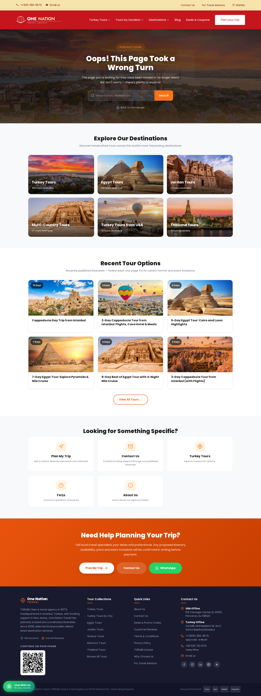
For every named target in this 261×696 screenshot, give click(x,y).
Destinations (157, 20)
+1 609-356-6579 (31, 5)
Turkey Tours (98, 20)
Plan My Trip (94, 568)
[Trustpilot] (217, 664)
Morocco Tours (96, 643)
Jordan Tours (95, 629)
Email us (55, 5)
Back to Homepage (133, 107)
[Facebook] (184, 664)
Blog (178, 20)
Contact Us (188, 5)
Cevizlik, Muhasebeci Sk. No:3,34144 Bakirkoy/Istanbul (203, 627)
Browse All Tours (97, 656)
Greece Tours (95, 636)
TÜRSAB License (143, 650)
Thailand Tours (96, 650)
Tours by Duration (128, 20)
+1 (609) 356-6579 (197, 636)
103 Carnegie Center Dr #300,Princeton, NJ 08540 (204, 614)
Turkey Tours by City (100, 616)
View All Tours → (130, 399)
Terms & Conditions (146, 636)
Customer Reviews (145, 629)
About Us (139, 609)
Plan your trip (230, 20)
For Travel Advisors (213, 5)
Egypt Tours (94, 622)
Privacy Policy (142, 643)
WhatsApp (168, 568)
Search (164, 95)
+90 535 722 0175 (196, 646)
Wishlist (240, 5)
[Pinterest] (208, 664)
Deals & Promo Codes (147, 622)
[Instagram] (192, 664)
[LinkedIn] (200, 664)
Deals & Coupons (198, 20)
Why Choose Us (143, 656)
